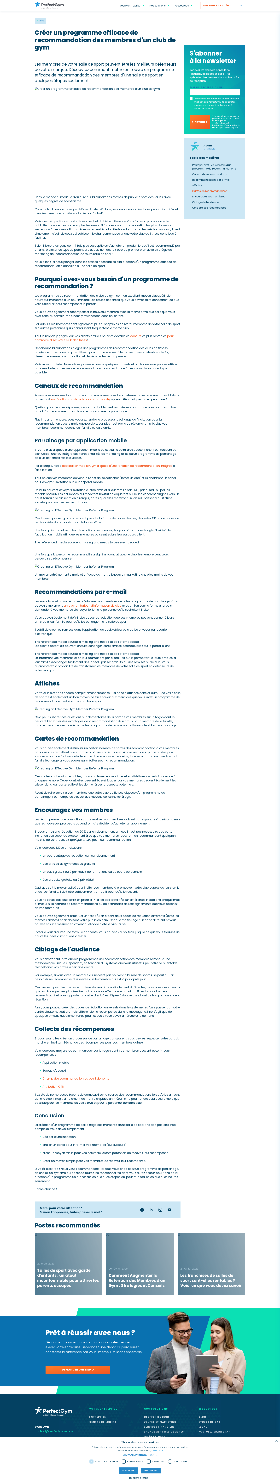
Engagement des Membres (164, 1431)
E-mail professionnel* (208, 87)
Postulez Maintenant (215, 1431)
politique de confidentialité (219, 121)
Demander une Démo (217, 5)
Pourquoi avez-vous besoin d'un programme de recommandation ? (214, 166)
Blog (42, 20)
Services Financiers (159, 1426)
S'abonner (199, 121)
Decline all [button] (151, 1470)
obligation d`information (225, 125)
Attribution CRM (53, 1087)
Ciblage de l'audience (205, 202)
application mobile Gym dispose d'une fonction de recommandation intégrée (117, 466)
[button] (140, 1454)
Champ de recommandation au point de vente (75, 1078)
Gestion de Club (156, 1416)
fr (241, 5)
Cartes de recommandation (209, 191)
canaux (135, 336)
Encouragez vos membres (208, 196)
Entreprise (97, 1416)
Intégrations (154, 1436)
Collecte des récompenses (209, 208)
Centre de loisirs (102, 1422)
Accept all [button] (128, 1470)
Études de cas (209, 1422)
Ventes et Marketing (160, 1422)
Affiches (197, 185)
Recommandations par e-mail (211, 180)
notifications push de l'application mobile (80, 399)
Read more (158, 1450)
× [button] (276, 1441)
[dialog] (140, 1460)
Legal (202, 1426)
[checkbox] (191, 98)
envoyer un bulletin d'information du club (92, 606)
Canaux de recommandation (210, 174)
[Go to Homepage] (49, 5)
